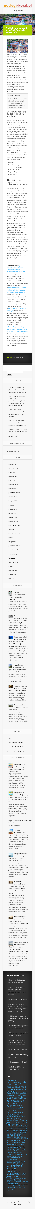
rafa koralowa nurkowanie (14, 1152)
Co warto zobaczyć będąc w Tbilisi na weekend (17, 102)
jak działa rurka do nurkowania (17, 1123)
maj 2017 (11, 566)
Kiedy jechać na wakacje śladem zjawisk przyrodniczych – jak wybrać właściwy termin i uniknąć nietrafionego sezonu (18, 400)
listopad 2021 (13, 501)
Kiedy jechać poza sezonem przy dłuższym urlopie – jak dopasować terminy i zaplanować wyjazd (18, 858)
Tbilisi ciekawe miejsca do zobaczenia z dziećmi (17, 106)
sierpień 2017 (13, 554)
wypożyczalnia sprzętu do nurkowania (16, 1186)
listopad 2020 (13, 521)
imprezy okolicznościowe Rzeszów (17, 1119)
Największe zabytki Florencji (17, 1062)
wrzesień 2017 (13, 550)
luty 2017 (12, 578)
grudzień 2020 (13, 517)
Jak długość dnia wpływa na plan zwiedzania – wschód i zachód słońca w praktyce (18, 390)
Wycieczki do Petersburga (17, 1183)
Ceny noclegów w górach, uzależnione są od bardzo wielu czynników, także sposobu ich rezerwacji (18, 921)
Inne (10, 738)
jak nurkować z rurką (13, 1133)
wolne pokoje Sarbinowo (14, 1181)
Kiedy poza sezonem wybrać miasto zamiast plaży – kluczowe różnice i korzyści (18, 423)
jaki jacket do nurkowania (17, 1130)
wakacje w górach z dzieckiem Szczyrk (16, 1163)
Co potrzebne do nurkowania (13, 1085)
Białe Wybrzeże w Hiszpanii (17, 1050)
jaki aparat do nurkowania (17, 1128)
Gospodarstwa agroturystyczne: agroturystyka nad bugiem (17, 667)
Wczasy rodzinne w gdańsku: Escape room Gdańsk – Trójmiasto (18, 688)
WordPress (17, 1204)
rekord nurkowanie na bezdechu (17, 1155)
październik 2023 (14, 493)
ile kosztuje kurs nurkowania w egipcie (15, 1103)
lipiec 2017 (12, 558)
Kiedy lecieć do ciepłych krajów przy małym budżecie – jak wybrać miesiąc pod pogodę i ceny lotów (18, 797)
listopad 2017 (13, 542)
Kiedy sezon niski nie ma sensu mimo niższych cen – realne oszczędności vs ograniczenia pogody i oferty (18, 947)
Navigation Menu (18, 10)
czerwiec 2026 (13, 468)
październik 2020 (14, 525)
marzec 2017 (13, 574)
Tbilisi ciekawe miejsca (14, 181)
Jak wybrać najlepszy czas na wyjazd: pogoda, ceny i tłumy (18, 832)
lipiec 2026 (12, 464)
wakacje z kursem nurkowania (14, 1168)
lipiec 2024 (12, 480)
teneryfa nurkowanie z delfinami (14, 1156)
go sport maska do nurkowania (16, 1094)
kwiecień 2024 (13, 484)
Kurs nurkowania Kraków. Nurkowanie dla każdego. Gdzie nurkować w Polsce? (16, 290)
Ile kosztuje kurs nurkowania (17, 1098)
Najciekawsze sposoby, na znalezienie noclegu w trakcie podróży (18, 1018)
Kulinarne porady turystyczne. (18, 999)
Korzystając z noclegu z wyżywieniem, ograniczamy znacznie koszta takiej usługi (17, 329)
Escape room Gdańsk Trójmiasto (18, 1087)
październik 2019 (14, 533)
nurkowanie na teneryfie (16, 1143)
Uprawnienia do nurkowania (13, 1160)
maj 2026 (12, 472)
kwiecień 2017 (13, 570)
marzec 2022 (13, 497)
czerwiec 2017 (13, 562)
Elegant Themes (17, 1202)
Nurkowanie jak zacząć (16, 1141)
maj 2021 (11, 505)
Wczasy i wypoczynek (16, 746)
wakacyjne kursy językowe (16, 1175)
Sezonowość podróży (16, 742)
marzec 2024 (13, 489)
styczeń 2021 (13, 513)
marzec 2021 (13, 509)
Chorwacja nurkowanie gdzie (16, 1081)
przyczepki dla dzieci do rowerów (17, 1151)
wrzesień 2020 (13, 529)
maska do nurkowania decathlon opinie (16, 1135)
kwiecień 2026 (13, 476)
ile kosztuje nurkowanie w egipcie (15, 1116)
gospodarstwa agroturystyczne (17, 1093)
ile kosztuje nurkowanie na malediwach (15, 1111)
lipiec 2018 (12, 537)
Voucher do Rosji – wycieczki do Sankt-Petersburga (18, 707)
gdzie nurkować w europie (16, 1090)
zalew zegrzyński (12, 1189)
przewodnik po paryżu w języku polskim (16, 1148)
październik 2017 (14, 546)
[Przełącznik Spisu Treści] (24, 98)
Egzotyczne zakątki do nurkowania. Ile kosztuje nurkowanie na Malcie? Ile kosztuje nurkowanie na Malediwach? (18, 641)
